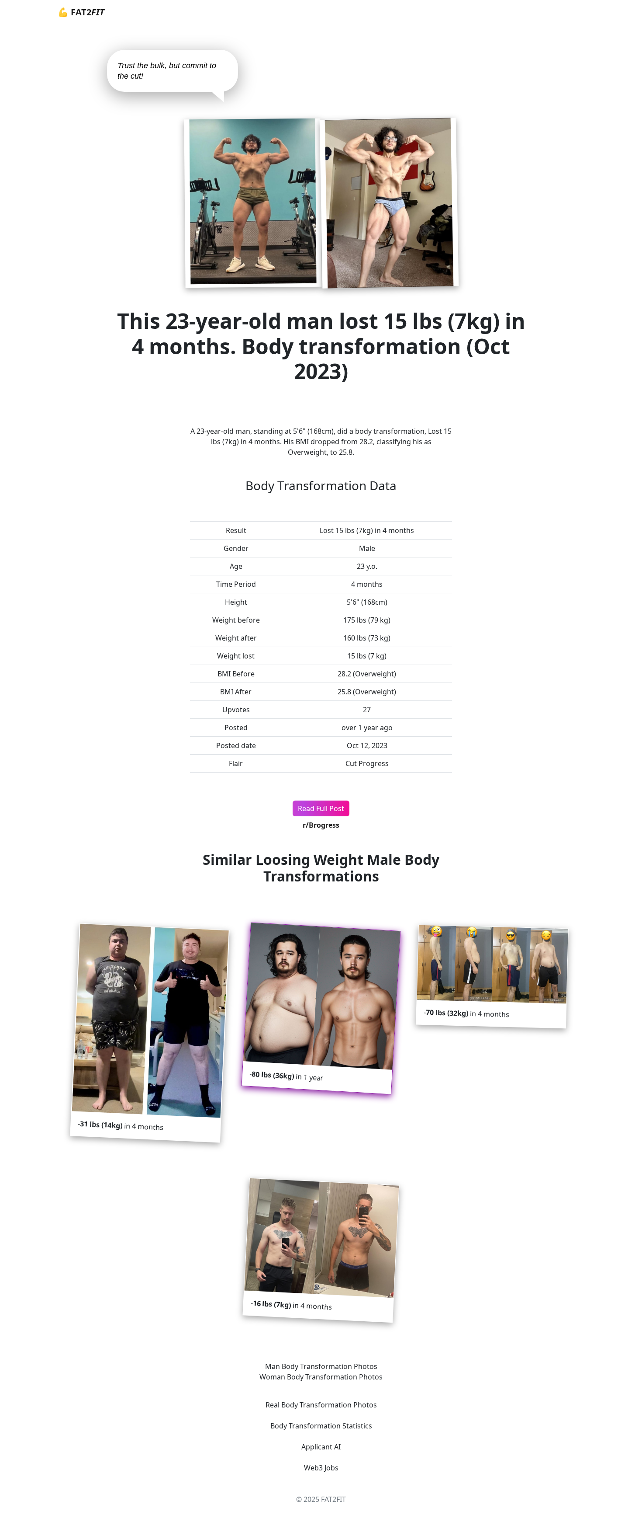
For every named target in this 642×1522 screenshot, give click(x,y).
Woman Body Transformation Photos (321, 1377)
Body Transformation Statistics (321, 1426)
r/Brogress (321, 825)
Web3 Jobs (321, 1468)
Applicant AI (321, 1447)
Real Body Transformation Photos (321, 1405)
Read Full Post (321, 808)
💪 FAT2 (81, 12)
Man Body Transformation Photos (321, 1366)
